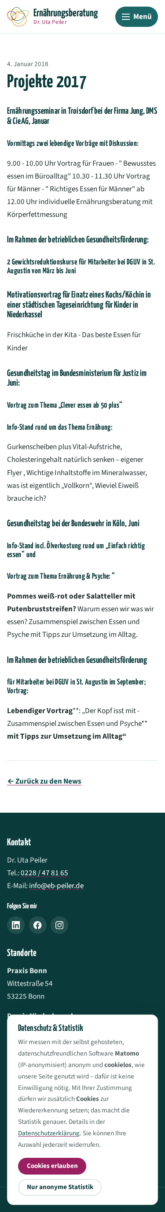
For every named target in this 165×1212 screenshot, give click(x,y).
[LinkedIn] (16, 925)
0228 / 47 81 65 (44, 872)
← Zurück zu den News (44, 781)
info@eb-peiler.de (56, 885)
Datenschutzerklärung (49, 1133)
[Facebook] (38, 925)
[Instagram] (59, 925)
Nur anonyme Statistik (60, 1187)
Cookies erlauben (52, 1166)
